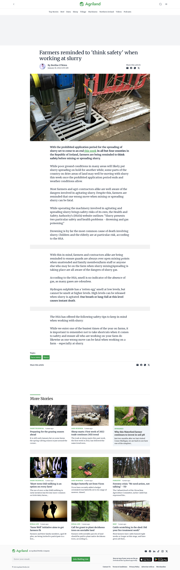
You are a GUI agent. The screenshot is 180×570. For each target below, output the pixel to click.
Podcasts (127, 12)
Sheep (75, 12)
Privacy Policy (134, 567)
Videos (119, 12)
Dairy (68, 12)
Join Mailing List (80, 559)
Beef (62, 12)
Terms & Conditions (120, 567)
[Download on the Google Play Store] (161, 559)
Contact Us (107, 567)
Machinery (92, 12)
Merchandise (161, 567)
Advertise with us (147, 567)
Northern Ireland (106, 12)
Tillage (83, 12)
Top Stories (53, 12)
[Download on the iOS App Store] (146, 559)
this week (90, 150)
